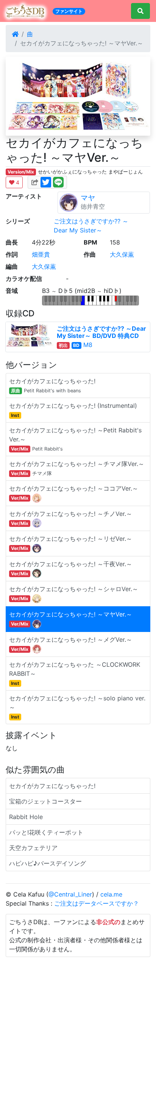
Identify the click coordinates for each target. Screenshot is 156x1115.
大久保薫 (122, 254)
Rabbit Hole (26, 817)
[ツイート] (46, 181)
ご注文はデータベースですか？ (96, 903)
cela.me (111, 894)
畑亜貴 (41, 254)
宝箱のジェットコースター (45, 801)
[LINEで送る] (58, 181)
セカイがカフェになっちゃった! (52, 786)
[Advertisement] (78, 1035)
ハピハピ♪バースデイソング (47, 863)
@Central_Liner (70, 894)
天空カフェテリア (33, 848)
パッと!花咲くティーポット (46, 832)
